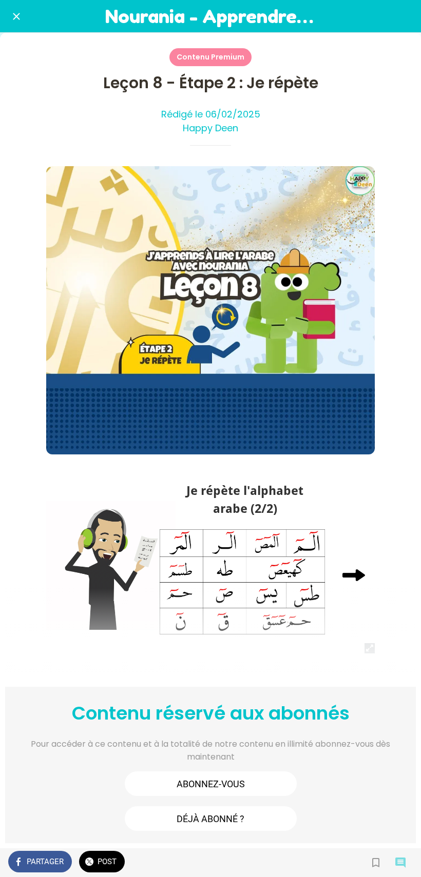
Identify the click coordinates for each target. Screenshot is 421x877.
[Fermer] (16, 16)
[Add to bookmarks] (375, 862)
